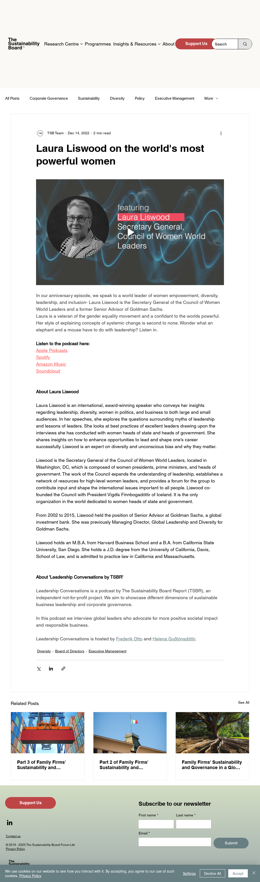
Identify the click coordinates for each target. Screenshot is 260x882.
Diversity (117, 98)
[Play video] (130, 232)
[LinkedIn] (9, 822)
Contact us (13, 836)
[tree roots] (212, 732)
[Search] (245, 44)
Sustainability (89, 98)
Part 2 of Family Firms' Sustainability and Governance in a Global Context (125, 764)
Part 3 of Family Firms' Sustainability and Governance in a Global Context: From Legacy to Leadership (44, 764)
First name (148, 815)
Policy (140, 98)
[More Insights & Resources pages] (159, 44)
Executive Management (174, 98)
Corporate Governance (49, 98)
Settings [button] (189, 873)
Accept (238, 873)
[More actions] (221, 133)
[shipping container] (47, 732)
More (208, 98)
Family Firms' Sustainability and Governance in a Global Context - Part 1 (212, 764)
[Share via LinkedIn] (50, 668)
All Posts (12, 98)
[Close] (254, 873)
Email (144, 833)
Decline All (212, 873)
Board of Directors (69, 651)
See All (243, 702)
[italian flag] (130, 732)
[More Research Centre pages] (81, 44)
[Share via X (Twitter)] (38, 668)
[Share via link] (63, 668)
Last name (186, 815)
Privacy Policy (15, 849)
